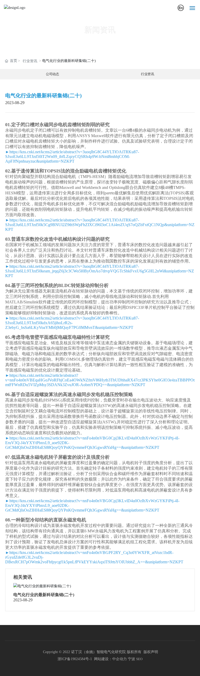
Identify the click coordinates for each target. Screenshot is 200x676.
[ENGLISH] (181, 8)
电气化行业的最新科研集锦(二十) (43, 594)
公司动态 (52, 74)
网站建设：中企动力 (110, 659)
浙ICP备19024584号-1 (75, 659)
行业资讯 (30, 61)
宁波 (131, 659)
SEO (139, 659)
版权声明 (150, 652)
